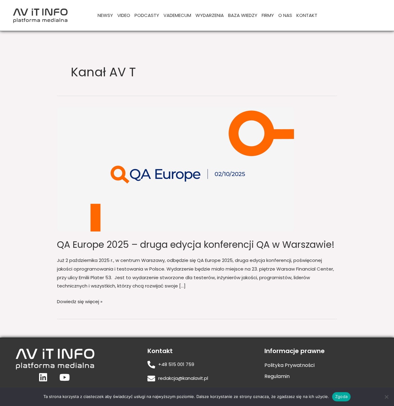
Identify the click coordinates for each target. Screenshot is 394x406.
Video (123, 15)
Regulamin (277, 376)
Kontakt (306, 15)
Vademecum (177, 15)
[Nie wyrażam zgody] (386, 397)
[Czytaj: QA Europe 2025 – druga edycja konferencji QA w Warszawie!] (175, 169)
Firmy (268, 15)
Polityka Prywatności (289, 365)
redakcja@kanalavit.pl (183, 378)
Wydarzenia (209, 15)
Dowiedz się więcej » (80, 301)
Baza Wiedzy (242, 15)
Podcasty (147, 15)
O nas (285, 15)
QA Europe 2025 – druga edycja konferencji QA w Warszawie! (196, 244)
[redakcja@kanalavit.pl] (151, 378)
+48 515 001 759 (176, 364)
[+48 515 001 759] (151, 364)
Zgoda (341, 396)
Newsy (105, 15)
